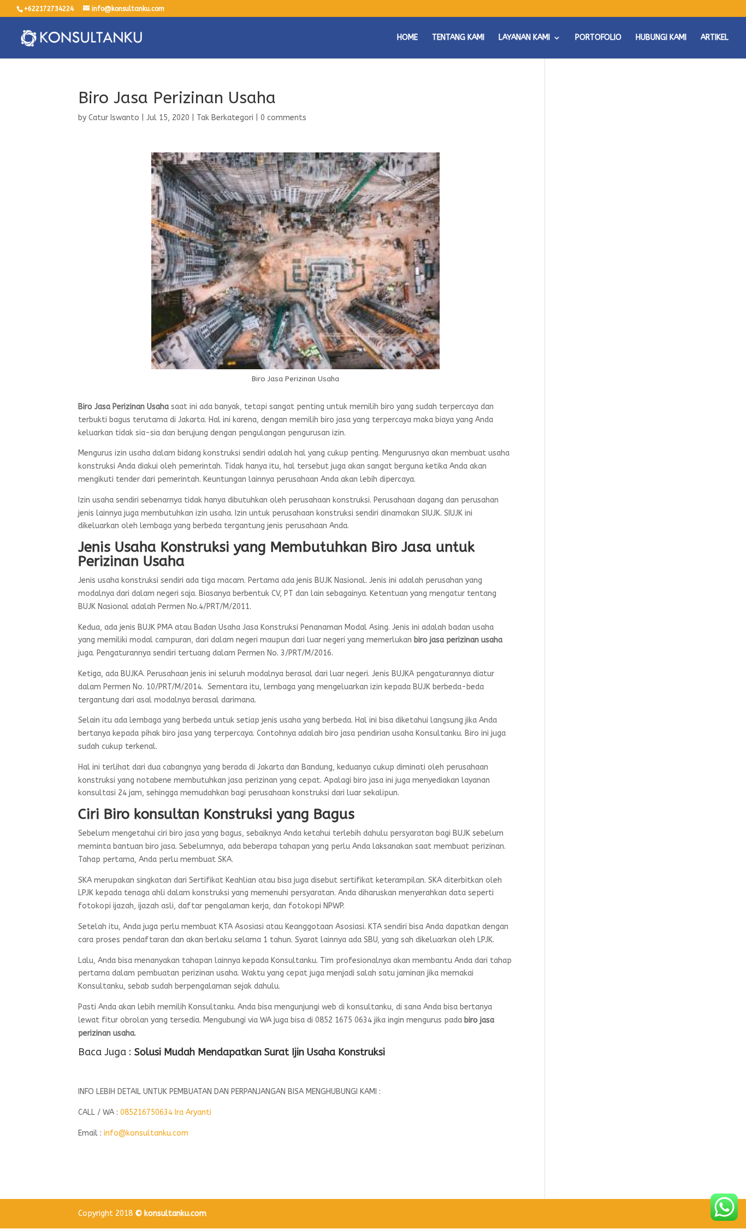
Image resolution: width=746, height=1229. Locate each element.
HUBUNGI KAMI (661, 38)
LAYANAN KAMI (524, 38)
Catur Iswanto (113, 117)
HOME (407, 38)
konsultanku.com (175, 1213)
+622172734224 (49, 9)
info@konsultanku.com (146, 1133)
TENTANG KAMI (458, 38)
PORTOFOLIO (598, 38)
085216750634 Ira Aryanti (165, 1112)
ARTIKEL (715, 38)
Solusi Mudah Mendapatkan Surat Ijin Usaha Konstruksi (259, 1052)
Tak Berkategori (225, 117)
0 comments (283, 117)
